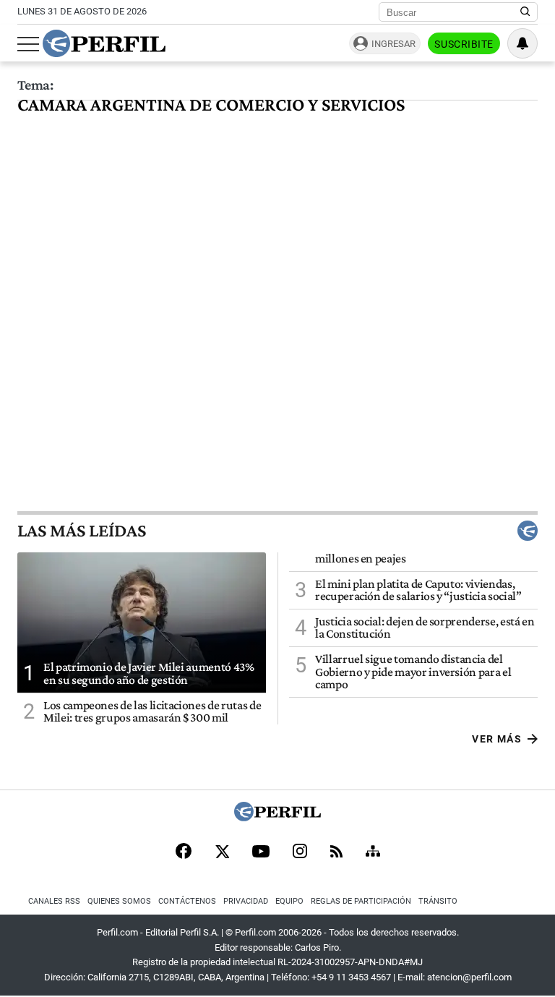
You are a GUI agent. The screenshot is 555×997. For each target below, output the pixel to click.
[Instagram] (300, 852)
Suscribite (464, 44)
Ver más (497, 739)
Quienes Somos (119, 901)
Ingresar (393, 43)
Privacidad (245, 901)
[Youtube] (261, 852)
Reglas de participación (361, 901)
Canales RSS (54, 901)
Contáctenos (187, 901)
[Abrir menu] (28, 44)
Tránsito (437, 901)
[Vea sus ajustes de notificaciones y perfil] (522, 43)
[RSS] (336, 852)
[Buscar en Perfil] (525, 12)
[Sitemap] (373, 852)
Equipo (289, 901)
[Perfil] (277, 817)
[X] (222, 852)
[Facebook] (184, 852)
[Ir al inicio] (104, 43)
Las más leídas (81, 531)
